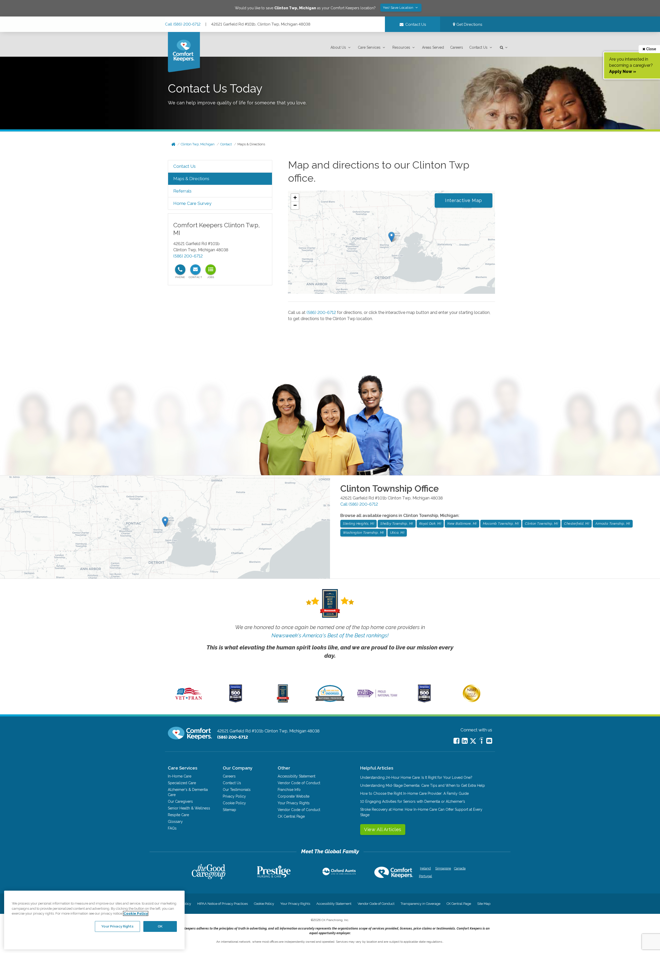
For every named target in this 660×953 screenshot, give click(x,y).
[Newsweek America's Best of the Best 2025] (283, 701)
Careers (456, 47)
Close (650, 49)
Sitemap (229, 810)
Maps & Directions (251, 144)
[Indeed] (481, 741)
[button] (341, 47)
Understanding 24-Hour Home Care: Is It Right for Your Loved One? (416, 777)
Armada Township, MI (612, 523)
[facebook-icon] (456, 741)
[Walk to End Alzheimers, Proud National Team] (377, 697)
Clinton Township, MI (541, 523)
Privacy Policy (234, 796)
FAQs (172, 828)
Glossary (175, 822)
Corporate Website (293, 796)
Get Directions (468, 24)
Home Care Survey (192, 203)
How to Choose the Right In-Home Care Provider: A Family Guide (414, 793)
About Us (338, 47)
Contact (226, 144)
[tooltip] (180, 269)
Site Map (483, 904)
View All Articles (382, 829)
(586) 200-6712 (188, 256)
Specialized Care (182, 783)
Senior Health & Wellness (189, 808)
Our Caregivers (180, 801)
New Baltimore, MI (462, 523)
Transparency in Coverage (420, 904)
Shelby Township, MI (396, 523)
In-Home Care (179, 776)
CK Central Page (291, 816)
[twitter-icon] (473, 741)
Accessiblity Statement (296, 776)
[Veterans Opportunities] (188, 701)
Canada (460, 868)
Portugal (425, 876)
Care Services (369, 47)
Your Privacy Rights (294, 803)
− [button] (295, 205)
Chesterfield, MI (576, 523)
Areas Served (433, 47)
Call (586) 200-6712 (183, 24)
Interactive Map (463, 200)
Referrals (182, 191)
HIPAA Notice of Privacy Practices (222, 904)
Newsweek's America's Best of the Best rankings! (330, 635)
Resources (401, 47)
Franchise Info (289, 790)
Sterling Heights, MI (358, 523)
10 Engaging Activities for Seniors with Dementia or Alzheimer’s (412, 801)
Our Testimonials (237, 790)
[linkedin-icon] (465, 741)
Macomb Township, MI (501, 523)
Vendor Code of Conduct (299, 783)
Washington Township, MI (363, 532)
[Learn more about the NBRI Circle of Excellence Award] (472, 701)
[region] (94, 920)
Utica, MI (397, 532)
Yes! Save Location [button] (398, 8)
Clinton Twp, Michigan (197, 144)
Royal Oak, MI (430, 523)
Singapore (442, 868)
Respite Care (178, 815)
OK (160, 926)
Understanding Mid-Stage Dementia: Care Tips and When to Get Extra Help (422, 785)
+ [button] (295, 197)
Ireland (425, 868)
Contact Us (478, 47)
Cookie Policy (234, 803)
